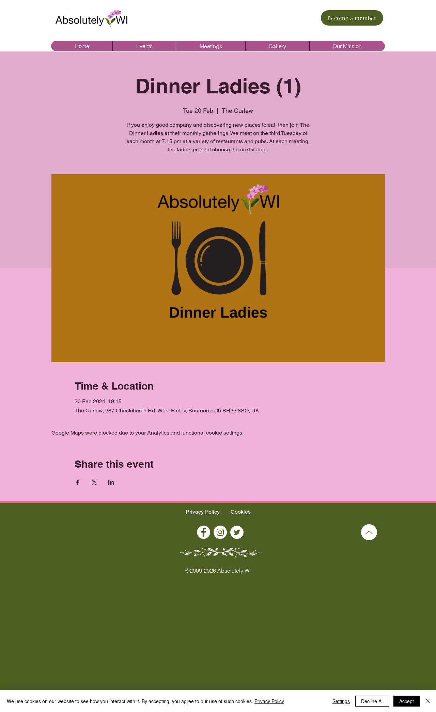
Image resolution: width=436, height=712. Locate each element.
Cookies (241, 512)
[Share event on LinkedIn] (111, 482)
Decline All (372, 701)
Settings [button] (341, 701)
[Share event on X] (94, 482)
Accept (406, 701)
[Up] (369, 532)
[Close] (428, 701)
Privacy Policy (203, 512)
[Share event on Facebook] (78, 482)
